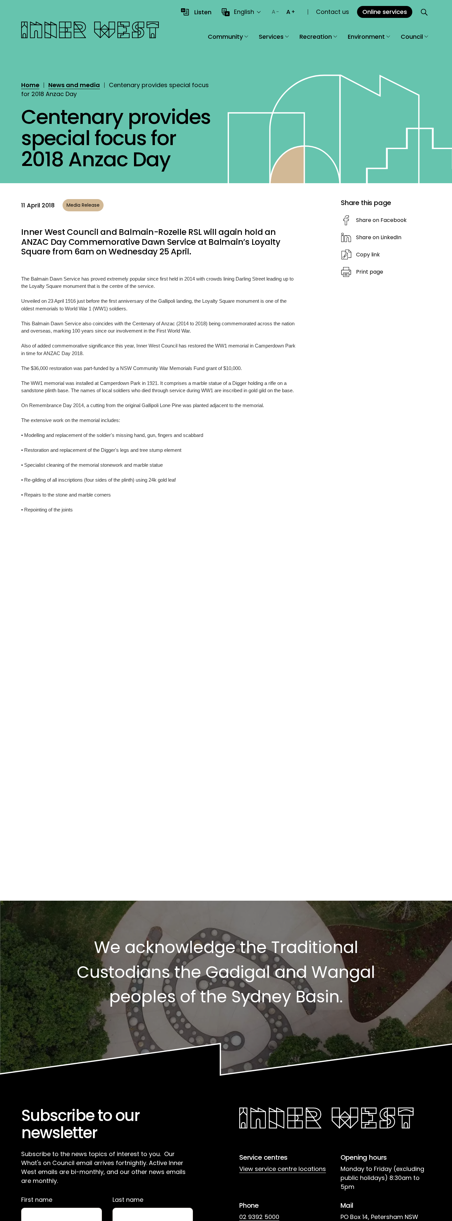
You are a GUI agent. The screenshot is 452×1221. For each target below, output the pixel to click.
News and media (74, 85)
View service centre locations (282, 1169)
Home (30, 85)
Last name (128, 1200)
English (244, 12)
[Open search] (424, 12)
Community (225, 36)
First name (36, 1200)
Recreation (315, 36)
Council (412, 36)
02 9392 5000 (259, 1217)
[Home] (90, 31)
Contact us (332, 12)
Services (271, 36)
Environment (366, 36)
